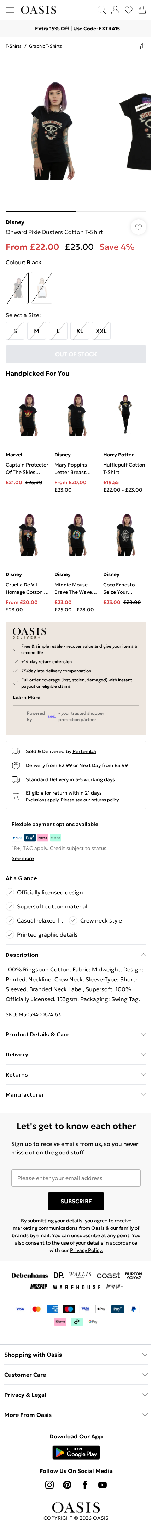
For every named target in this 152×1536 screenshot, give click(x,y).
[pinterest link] (64, 1484)
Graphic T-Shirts (45, 46)
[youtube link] (100, 1484)
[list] (73, 131)
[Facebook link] (82, 1484)
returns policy (105, 789)
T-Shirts (14, 46)
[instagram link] (47, 1484)
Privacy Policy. (97, 1249)
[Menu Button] (10, 10)
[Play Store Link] (73, 1452)
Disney (15, 216)
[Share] (137, 46)
